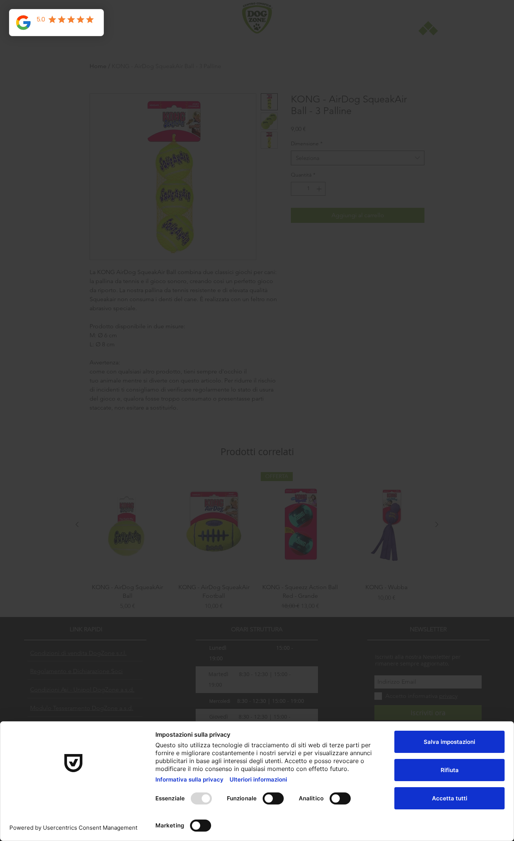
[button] (364, 330)
